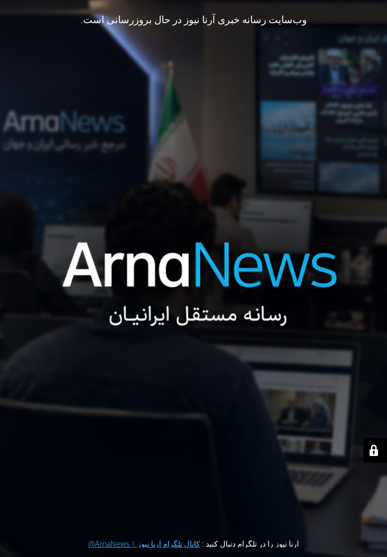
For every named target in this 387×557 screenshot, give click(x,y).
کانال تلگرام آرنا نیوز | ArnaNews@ (144, 544)
